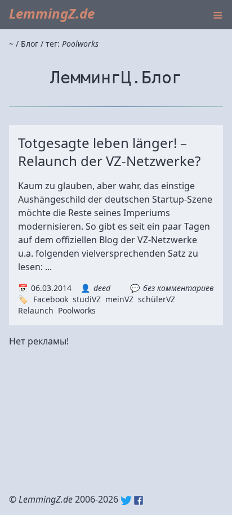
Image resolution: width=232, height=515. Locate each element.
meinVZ (119, 299)
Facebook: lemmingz (138, 500)
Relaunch (35, 310)
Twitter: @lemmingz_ (126, 500)
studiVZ (87, 299)
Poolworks (77, 310)
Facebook (50, 299)
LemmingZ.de (52, 13)
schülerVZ (156, 299)
